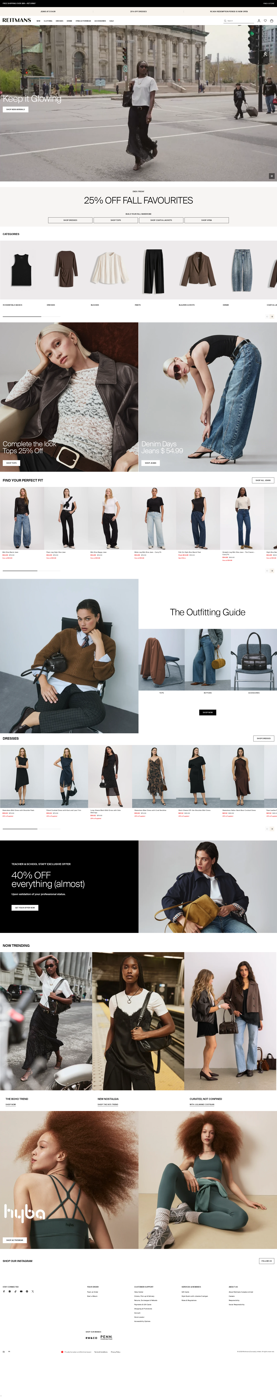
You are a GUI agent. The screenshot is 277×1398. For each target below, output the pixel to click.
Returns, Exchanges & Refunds (145, 1300)
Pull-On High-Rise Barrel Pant (189, 552)
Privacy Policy (115, 1352)
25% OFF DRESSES (138, 12)
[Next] (272, 316)
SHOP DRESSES (70, 220)
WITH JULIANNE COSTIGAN (202, 1104)
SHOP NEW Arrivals (15, 109)
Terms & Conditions (100, 1352)
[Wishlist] (265, 20)
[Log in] (259, 20)
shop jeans (150, 463)
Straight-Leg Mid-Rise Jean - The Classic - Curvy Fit (238, 553)
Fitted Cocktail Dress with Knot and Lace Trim (63, 810)
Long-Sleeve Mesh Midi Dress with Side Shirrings (105, 811)
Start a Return (92, 1296)
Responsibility (234, 1300)
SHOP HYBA (206, 220)
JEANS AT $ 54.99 (48, 12)
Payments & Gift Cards (142, 1305)
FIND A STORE (268, 3)
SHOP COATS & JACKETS (161, 220)
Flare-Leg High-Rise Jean (56, 552)
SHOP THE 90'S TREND (108, 1104)
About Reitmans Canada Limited (241, 1292)
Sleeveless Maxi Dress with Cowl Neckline (150, 810)
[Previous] (267, 316)
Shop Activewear (14, 1240)
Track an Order (92, 1292)
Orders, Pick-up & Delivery (144, 1296)
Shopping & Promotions (143, 1309)
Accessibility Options (142, 1321)
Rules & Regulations (189, 1300)
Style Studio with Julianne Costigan (195, 1296)
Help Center (138, 1292)
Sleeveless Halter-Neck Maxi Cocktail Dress (239, 810)
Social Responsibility (236, 1305)
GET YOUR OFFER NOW (25, 908)
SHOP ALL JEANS (263, 480)
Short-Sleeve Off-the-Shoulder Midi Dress (194, 810)
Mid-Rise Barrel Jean (10, 552)
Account (137, 1313)
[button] (38, 21)
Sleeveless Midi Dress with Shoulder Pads (18, 810)
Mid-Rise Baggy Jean (98, 552)
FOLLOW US (267, 1262)
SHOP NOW (208, 712)
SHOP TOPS (116, 220)
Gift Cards (185, 1292)
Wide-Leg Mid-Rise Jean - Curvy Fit (147, 552)
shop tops (11, 463)
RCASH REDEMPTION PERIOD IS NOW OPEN (229, 12)
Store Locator (139, 1317)
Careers (232, 1296)
